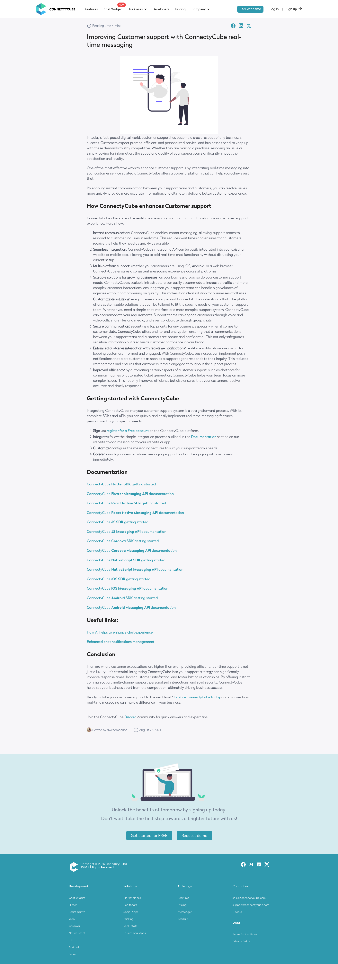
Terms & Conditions (245, 934)
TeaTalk (183, 919)
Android (74, 947)
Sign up (291, 9)
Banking (128, 919)
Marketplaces (132, 898)
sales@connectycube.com (249, 898)
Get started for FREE (149, 835)
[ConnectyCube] (74, 867)
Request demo (250, 9)
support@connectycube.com (251, 905)
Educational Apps (134, 933)
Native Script (77, 933)
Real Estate (130, 926)
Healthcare (130, 905)
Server (73, 954)
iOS (71, 940)
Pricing (180, 9)
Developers (161, 9)
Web (72, 919)
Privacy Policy (241, 941)
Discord (130, 717)
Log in (274, 9)
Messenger (185, 912)
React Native (77, 912)
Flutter (73, 905)
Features (91, 9)
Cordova (74, 926)
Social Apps (130, 912)
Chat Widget (113, 9)
